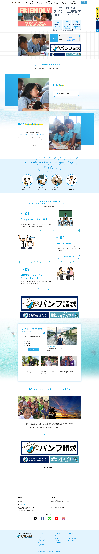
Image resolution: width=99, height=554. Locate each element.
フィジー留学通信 (57, 542)
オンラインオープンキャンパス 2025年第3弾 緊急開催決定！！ (71, 36)
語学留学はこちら (84, 2)
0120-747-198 (22, 504)
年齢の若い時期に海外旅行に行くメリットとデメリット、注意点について (68, 372)
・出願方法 (56, 538)
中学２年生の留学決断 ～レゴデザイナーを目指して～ (28, 372)
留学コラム (28, 341)
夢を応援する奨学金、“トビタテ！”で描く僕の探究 (55, 349)
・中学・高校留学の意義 (42, 539)
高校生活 (62, 368)
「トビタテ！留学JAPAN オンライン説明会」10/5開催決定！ (71, 40)
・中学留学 (56, 535)
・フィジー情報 (41, 544)
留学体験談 (28, 345)
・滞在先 (40, 545)
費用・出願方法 (57, 533)
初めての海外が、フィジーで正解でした (48, 371)
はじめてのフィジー (42, 542)
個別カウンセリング (73, 538)
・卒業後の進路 (41, 540)
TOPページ (40, 533)
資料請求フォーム (73, 533)
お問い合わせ (72, 540)
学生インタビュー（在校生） (51, 346)
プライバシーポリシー (58, 544)
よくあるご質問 (57, 540)
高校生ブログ (28, 343)
